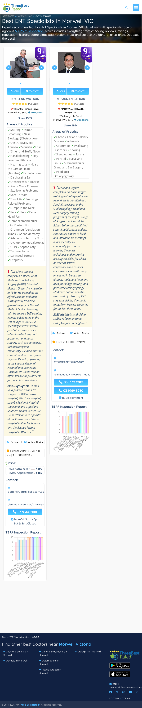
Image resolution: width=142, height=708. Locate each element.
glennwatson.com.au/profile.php (27, 504)
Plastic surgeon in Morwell (50, 671)
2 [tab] (23, 83)
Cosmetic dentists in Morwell (15, 653)
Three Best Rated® (29, 704)
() (33, 103)
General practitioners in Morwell (53, 653)
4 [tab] (28, 83)
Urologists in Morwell (89, 651)
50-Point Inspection (29, 31)
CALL (17, 91)
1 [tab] (20, 83)
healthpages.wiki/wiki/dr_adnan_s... (75, 374)
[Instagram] (123, 692)
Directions (36, 112)
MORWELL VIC (25, 16)
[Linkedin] (137, 692)
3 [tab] (26, 83)
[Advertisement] (71, 609)
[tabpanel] (25, 69)
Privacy (114, 698)
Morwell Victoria (75, 644)
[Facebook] (110, 692)
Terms (126, 698)
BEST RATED (8, 16)
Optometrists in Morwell (49, 662)
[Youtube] (130, 692)
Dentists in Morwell (16, 660)
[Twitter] (117, 692)
